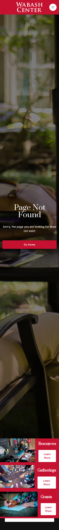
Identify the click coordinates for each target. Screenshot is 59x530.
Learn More (47, 456)
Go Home (29, 244)
